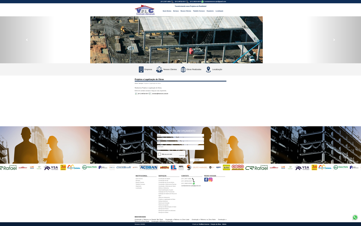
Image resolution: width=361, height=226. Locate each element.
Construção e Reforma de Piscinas (167, 184)
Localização (219, 11)
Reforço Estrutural (163, 201)
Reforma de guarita (163, 205)
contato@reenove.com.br (160, 93)
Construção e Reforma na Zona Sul (162, 221)
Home (136, 83)
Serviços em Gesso (163, 212)
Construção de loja (163, 180)
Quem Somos (167, 11)
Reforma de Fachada (164, 203)
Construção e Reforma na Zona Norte (204, 219)
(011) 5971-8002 (166, 1)
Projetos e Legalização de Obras (167, 199)
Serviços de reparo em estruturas (167, 210)
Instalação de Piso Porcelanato (166, 191)
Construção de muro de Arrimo (166, 182)
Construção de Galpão (164, 178)
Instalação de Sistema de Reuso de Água (168, 194)
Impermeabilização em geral (166, 190)
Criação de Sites (216, 224)
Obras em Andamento (164, 197)
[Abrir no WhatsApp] (202, 1)
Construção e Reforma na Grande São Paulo (149, 219)
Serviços (176, 11)
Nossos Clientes (186, 11)
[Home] (145, 10)
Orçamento (210, 11)
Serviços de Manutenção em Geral (167, 207)
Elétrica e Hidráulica (164, 188)
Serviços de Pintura (163, 208)
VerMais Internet (204, 224)
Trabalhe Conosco (199, 11)
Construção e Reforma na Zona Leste (177, 219)
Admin (224, 224)
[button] (27, 39)
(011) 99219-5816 (195, 1)
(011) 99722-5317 (180, 1)
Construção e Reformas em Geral (167, 186)
